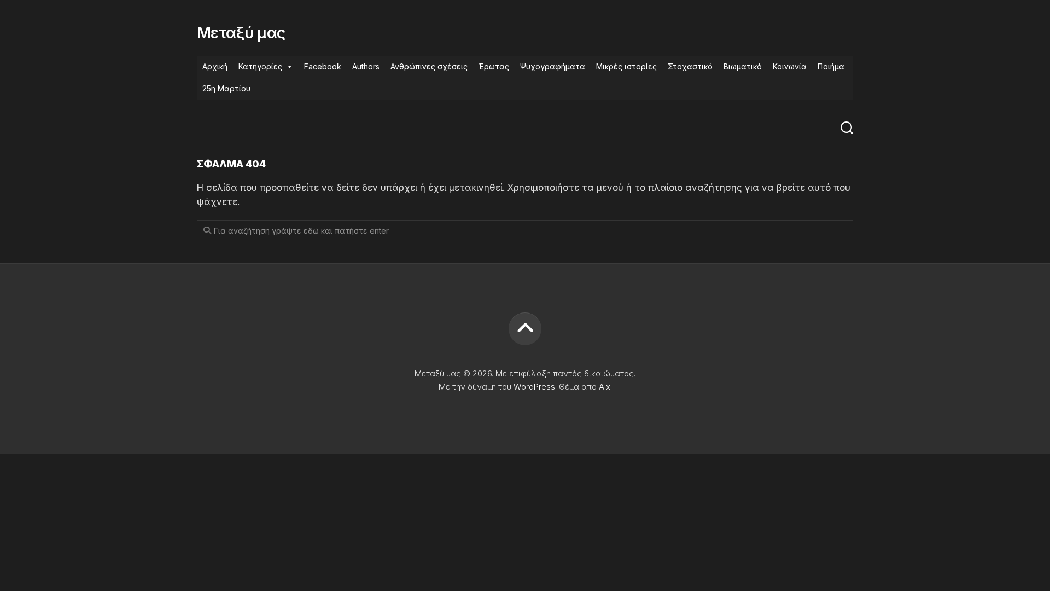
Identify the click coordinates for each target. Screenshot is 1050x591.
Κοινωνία (790, 66)
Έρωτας (494, 66)
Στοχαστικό (690, 66)
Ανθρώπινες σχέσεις (429, 66)
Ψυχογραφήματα (552, 66)
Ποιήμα (831, 66)
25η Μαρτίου (226, 88)
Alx (604, 386)
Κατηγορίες (260, 66)
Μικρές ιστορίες (626, 66)
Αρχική (215, 66)
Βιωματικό (743, 66)
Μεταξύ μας (241, 33)
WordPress (534, 386)
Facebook (322, 66)
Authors (366, 66)
